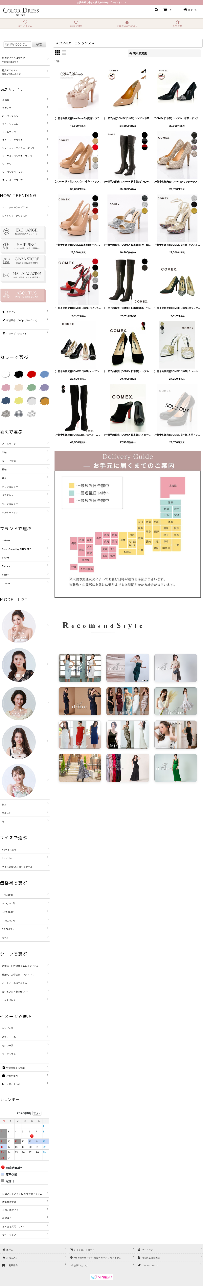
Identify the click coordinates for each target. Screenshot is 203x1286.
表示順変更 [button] (140, 53)
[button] (156, 10)
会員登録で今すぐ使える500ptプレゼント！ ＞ (101, 2)
